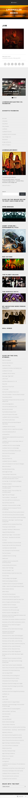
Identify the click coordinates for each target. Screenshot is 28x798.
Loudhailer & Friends (7, 370)
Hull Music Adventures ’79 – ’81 (9, 381)
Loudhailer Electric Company (9, 134)
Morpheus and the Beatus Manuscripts (11, 450)
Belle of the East (6, 758)
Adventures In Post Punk (8, 386)
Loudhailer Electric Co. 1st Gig (9, 555)
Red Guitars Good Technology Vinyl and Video (12, 686)
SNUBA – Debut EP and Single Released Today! (13, 586)
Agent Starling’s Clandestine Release (11, 743)
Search (4, 191)
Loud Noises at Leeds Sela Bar (9, 548)
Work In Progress (6, 144)
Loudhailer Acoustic (7, 131)
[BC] (23, 64)
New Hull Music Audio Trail (8, 502)
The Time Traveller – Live (8, 570)
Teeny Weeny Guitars (7, 397)
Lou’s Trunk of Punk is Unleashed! (10, 745)
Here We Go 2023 (6, 714)
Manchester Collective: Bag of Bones (11, 596)
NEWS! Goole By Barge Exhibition (10, 581)
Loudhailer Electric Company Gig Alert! (11, 708)
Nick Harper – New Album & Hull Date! (11, 537)
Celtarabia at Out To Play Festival (10, 680)
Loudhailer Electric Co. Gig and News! (10, 702)
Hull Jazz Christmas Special (8, 594)
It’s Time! (4, 540)
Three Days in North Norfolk (9, 526)
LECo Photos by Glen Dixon (8, 419)
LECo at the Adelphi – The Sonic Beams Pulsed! (13, 394)
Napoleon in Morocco (7, 732)
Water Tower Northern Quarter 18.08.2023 (12, 665)
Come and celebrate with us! (9, 431)
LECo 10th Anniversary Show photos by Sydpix (13, 514)
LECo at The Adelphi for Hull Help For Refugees (13, 463)
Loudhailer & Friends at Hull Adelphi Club (12, 368)
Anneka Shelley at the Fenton (9, 565)
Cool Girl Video (5, 575)
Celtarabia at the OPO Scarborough (10, 610)
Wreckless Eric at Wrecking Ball (10, 607)
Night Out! (4, 696)
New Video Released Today (8, 469)
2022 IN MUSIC (5, 716)
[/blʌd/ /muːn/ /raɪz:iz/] (7, 756)
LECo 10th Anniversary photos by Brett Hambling (13, 517)
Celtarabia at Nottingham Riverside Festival (12, 770)
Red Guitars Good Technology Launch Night (12, 683)
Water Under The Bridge (7, 567)
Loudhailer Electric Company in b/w (10, 773)
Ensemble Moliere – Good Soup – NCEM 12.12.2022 (13, 729)
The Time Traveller (6, 553)
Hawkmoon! (5, 558)
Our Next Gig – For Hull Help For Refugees (12, 481)
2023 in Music (5, 591)
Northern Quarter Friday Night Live (10, 612)
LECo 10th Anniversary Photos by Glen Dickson (13, 512)
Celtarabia (4, 121)
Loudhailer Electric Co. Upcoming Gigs (11, 445)
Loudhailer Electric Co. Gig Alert (9, 461)
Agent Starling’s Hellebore (8, 753)
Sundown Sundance (7, 483)
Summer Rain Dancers (7, 363)
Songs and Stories (6, 142)
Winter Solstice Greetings (8, 721)
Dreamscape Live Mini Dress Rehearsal (11, 545)
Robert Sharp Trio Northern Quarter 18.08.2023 (13, 667)
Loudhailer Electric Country (8, 426)
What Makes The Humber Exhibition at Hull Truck (14, 619)
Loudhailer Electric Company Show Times (12, 524)
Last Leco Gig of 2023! (7, 673)
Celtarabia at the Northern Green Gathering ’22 (13, 768)
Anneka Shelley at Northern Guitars (10, 678)
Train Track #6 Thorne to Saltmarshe (11, 500)
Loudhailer (4, 129)
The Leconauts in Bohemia (8, 724)
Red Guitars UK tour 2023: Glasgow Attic (11, 651)
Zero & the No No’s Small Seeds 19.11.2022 (12, 737)
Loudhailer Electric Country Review (10, 417)
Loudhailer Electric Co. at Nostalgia (10, 448)
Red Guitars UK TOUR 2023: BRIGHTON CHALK (12, 638)
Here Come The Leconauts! (8, 453)
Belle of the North (6, 466)
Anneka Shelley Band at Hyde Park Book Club (13, 599)
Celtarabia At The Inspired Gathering (11, 670)
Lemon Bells (5, 699)
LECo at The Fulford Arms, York (9, 406)
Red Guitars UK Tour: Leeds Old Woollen (11, 646)
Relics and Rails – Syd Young (8, 711)
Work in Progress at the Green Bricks (11, 602)
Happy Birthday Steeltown (8, 532)
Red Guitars (5, 139)
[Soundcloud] (19, 64)
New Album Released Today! (8, 750)
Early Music (5, 123)
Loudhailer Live (5, 694)
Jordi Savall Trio (5, 434)
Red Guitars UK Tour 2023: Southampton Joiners (13, 622)
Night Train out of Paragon (8, 494)
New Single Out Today (7, 471)
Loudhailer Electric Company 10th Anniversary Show (10, 561)
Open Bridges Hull (6, 137)
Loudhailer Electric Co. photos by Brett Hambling (13, 727)
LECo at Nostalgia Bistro (8, 404)
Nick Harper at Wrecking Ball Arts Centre (12, 735)
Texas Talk (4, 384)
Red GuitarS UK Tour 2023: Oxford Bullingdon (12, 635)
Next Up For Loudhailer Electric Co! (10, 392)
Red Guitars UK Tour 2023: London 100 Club (12, 641)
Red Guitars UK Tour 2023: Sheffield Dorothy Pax (13, 643)
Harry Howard (5, 126)
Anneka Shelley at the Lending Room (11, 675)
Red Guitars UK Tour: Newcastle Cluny (11, 648)
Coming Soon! (5, 761)
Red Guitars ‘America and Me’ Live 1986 (11, 505)
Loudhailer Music (8, 93)
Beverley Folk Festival (7, 409)
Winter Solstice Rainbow (8, 589)
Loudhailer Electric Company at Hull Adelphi (12, 583)
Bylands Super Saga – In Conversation (11, 534)
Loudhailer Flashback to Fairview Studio (11, 542)
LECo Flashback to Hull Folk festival (10, 550)
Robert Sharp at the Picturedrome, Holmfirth (13, 740)
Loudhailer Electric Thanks (8, 373)
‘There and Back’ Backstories (9, 474)
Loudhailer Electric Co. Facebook (12, 102)
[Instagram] (16, 64)
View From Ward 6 (11, 91)
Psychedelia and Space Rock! (9, 412)
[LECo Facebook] (5, 64)
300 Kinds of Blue (6, 365)
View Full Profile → (6, 185)
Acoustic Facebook (10, 110)
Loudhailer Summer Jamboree (9, 778)
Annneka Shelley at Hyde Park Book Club (12, 573)
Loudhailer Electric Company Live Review (11, 658)
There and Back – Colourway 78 (9, 497)
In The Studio (5, 389)
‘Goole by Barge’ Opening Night (9, 578)
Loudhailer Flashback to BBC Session (11, 529)
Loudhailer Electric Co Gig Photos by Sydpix (12, 429)
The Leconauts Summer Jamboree (10, 776)
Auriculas (4, 118)
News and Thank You (7, 458)
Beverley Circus (6, 456)
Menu (15, 2)
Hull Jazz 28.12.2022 (6, 719)
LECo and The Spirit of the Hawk (9, 414)
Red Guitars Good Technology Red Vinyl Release (13, 691)
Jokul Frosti (5, 378)
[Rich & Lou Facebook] (8, 64)
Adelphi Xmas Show (7, 748)
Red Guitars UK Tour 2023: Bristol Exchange (12, 628)
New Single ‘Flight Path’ (7, 376)
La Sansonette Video (7, 688)
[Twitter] (12, 64)
